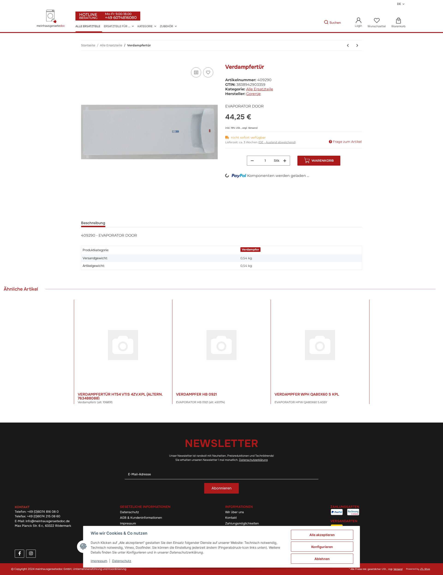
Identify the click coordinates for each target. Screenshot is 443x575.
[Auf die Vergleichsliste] (196, 72)
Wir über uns (234, 512)
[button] (358, 23)
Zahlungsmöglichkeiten (242, 523)
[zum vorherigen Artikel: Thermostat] (348, 46)
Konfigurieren (322, 547)
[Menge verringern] (252, 160)
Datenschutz (129, 512)
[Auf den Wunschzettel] (208, 72)
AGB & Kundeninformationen (141, 518)
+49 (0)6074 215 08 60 (43, 516)
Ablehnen (322, 559)
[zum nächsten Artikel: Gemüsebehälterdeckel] (357, 46)
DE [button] (399, 4)
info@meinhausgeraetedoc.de (48, 521)
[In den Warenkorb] (84, 61)
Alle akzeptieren (322, 535)
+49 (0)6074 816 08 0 (43, 512)
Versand (252, 127)
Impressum (128, 523)
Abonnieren (221, 488)
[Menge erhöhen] (285, 160)
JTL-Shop (425, 569)
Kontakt (231, 518)
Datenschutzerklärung (253, 460)
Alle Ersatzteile (259, 89)
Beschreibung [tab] (93, 222)
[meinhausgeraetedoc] (51, 19)
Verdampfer (250, 249)
